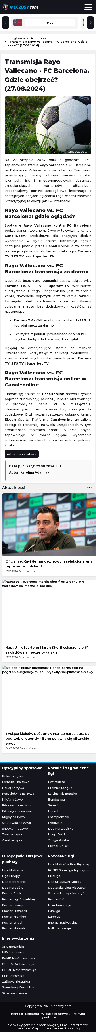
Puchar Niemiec (14, 916)
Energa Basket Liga (63, 922)
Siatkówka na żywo (16, 822)
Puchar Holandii (13, 928)
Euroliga (54, 911)
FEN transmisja (13, 975)
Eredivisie (55, 822)
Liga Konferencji (14, 881)
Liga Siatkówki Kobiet (64, 881)
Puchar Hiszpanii (14, 911)
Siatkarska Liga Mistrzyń (66, 893)
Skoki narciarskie (14, 993)
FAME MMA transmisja (18, 958)
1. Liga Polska (58, 834)
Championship (58, 817)
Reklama (32, 1013)
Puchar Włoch (12, 922)
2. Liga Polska (58, 840)
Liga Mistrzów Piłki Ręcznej (68, 864)
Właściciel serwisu (56, 1013)
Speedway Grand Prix (18, 987)
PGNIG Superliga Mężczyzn (68, 870)
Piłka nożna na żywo (17, 805)
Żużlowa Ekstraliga (16, 981)
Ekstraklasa (56, 782)
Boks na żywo (12, 776)
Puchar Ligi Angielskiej (18, 899)
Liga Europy (11, 876)
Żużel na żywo (12, 840)
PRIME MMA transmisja (19, 970)
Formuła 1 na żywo (15, 782)
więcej (91, 487)
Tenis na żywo (12, 834)
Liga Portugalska (60, 828)
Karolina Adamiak (34, 472)
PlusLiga (54, 876)
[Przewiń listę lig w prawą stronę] (90, 22)
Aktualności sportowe (21, 454)
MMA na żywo (12, 799)
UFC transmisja (13, 946)
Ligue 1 (53, 811)
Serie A (53, 805)
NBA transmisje (59, 905)
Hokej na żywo (13, 788)
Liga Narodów (12, 887)
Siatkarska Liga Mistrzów (67, 887)
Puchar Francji (12, 905)
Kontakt (17, 1013)
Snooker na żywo (15, 828)
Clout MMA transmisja (18, 964)
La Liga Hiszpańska (62, 793)
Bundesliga (56, 799)
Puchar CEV (56, 899)
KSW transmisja (13, 952)
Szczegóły (72, 1028)
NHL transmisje (59, 928)
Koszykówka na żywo (18, 793)
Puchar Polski (58, 846)
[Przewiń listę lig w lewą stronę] (5, 22)
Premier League (60, 788)
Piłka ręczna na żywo (17, 811)
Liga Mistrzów (12, 870)
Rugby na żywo (13, 817)
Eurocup (54, 916)
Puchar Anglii (11, 893)
